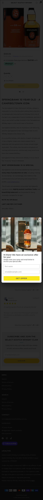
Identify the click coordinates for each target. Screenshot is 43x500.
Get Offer (21, 278)
